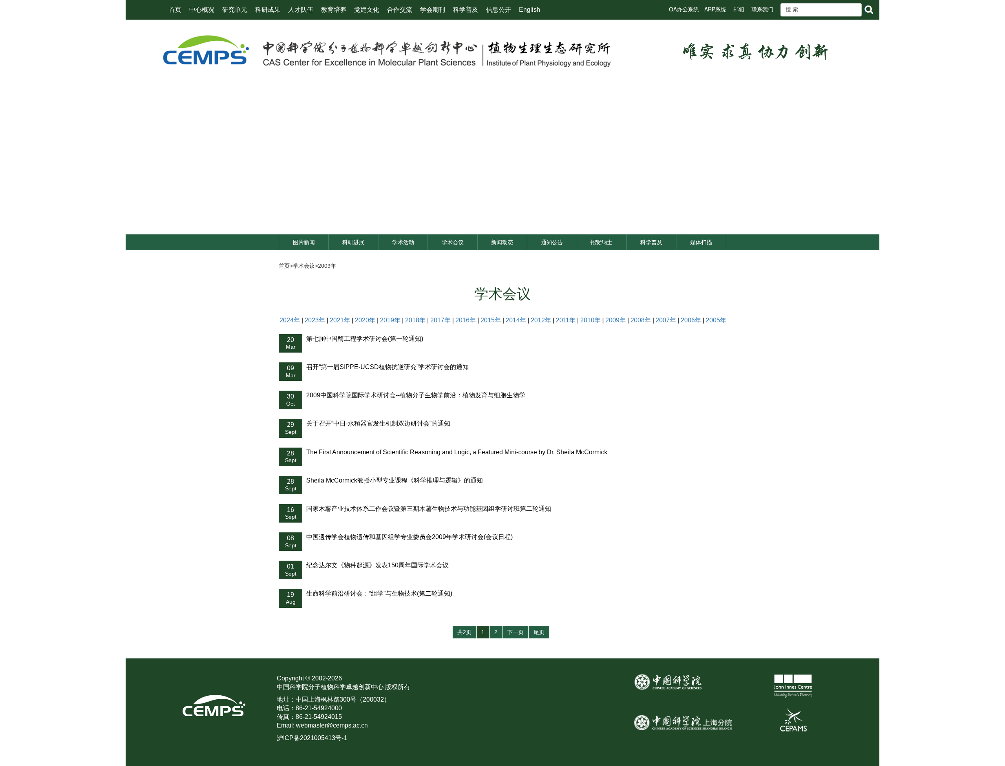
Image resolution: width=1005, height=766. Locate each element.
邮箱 (738, 9)
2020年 (365, 320)
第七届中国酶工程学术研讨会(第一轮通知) (364, 338)
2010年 (590, 320)
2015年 (491, 320)
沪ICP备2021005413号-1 (312, 738)
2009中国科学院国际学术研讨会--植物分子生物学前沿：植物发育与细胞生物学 (415, 395)
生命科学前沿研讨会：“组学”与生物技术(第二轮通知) (379, 593)
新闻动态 (502, 242)
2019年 (390, 320)
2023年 (315, 320)
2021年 (340, 320)
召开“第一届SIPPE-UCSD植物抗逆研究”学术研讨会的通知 (387, 367)
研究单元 (234, 9)
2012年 (541, 320)
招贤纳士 (601, 242)
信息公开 (498, 9)
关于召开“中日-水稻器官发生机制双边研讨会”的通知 (378, 423)
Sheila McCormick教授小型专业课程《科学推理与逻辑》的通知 (394, 480)
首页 (175, 9)
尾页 (539, 632)
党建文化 (366, 9)
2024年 (290, 320)
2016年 (465, 320)
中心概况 (201, 9)
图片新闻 (304, 242)
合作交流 (399, 9)
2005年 (716, 320)
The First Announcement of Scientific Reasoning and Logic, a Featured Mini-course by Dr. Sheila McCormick (456, 452)
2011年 (566, 320)
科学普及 (465, 9)
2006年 (691, 320)
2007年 (666, 320)
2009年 (327, 266)
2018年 (415, 320)
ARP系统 (715, 9)
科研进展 (353, 242)
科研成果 (267, 9)
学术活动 (403, 242)
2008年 (640, 320)
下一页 (515, 632)
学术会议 (453, 242)
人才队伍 (300, 9)
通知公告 (552, 242)
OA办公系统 (684, 9)
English (529, 9)
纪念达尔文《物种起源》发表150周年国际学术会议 (377, 565)
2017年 (440, 320)
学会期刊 (432, 9)
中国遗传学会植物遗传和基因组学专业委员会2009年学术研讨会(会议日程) (409, 537)
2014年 (516, 320)
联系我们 (762, 9)
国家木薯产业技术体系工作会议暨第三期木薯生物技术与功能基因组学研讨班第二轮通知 (428, 508)
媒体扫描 (701, 242)
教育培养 (333, 9)
